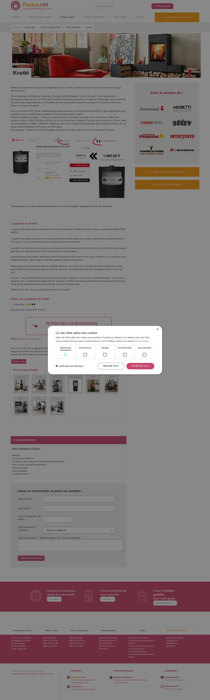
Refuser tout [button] (111, 366)
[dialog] (105, 350)
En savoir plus (141, 340)
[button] (69, 366)
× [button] (157, 329)
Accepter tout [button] (140, 366)
